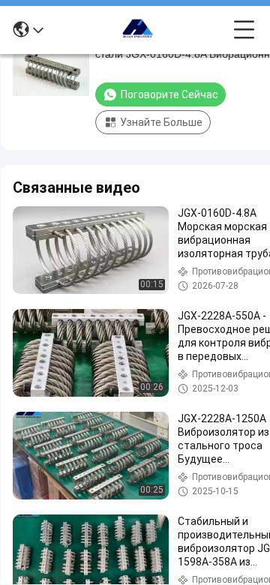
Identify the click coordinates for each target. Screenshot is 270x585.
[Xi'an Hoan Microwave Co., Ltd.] (138, 30)
